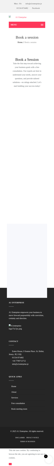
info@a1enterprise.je (33, 4)
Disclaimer (20, 438)
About (13, 392)
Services (14, 398)
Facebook (36, 8)
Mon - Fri (17, 4)
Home (20, 42)
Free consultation (18, 403)
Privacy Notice (32, 438)
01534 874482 (22, 8)
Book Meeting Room (19, 409)
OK (10, 464)
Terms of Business (27, 441)
